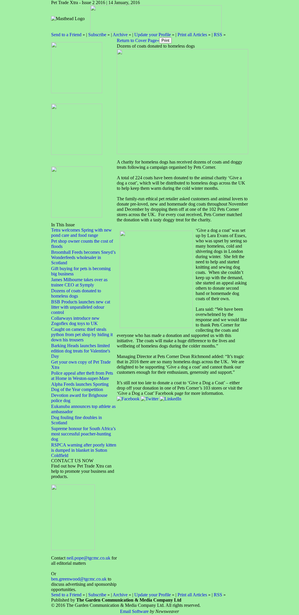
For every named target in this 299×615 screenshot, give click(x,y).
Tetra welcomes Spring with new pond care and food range (81, 232)
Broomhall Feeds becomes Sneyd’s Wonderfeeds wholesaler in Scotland (83, 257)
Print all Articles (192, 34)
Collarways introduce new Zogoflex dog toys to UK (75, 321)
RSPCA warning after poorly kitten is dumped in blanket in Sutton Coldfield (83, 450)
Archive (120, 34)
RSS (218, 34)
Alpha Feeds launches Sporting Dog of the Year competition (80, 387)
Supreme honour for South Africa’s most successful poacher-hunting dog (83, 434)
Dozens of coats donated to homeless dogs (76, 293)
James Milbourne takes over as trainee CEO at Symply (79, 282)
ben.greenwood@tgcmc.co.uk (79, 578)
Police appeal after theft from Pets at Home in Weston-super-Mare (82, 376)
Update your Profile (152, 34)
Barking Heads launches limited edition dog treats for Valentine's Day (80, 351)
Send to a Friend (66, 34)
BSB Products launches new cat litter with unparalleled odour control (80, 307)
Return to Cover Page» (138, 40)
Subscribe (97, 34)
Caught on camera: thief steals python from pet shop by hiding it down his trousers (82, 334)
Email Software (134, 611)
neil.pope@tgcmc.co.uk (88, 557)
